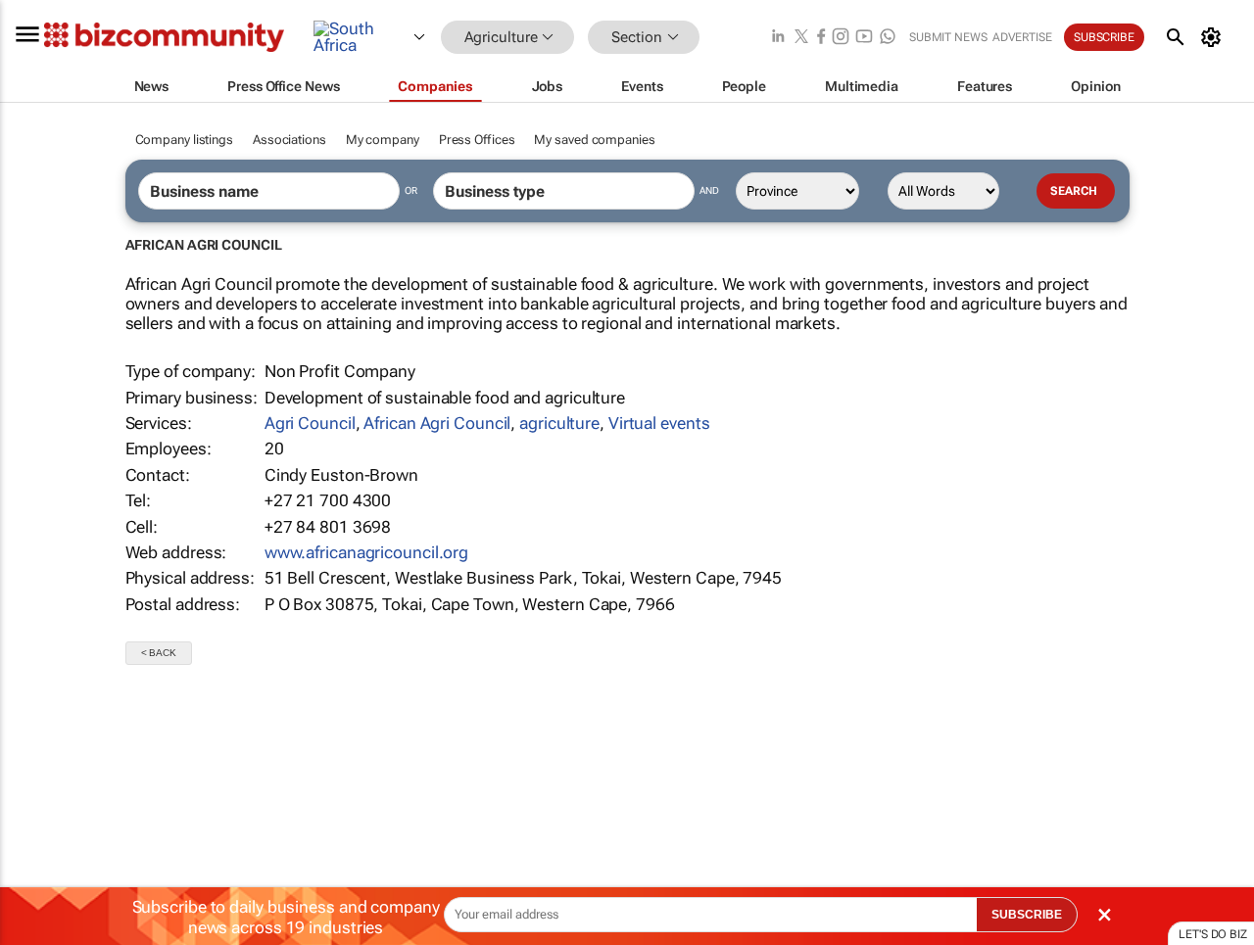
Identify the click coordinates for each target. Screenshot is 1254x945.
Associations (289, 139)
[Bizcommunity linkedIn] (778, 37)
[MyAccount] (1214, 37)
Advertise (1022, 37)
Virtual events (659, 423)
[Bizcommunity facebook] (821, 37)
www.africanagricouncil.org (366, 552)
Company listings (184, 139)
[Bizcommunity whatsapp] (887, 37)
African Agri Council (436, 423)
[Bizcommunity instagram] (840, 37)
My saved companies (594, 139)
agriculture (559, 423)
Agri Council (310, 423)
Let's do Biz (1213, 934)
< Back (158, 652)
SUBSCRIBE (1026, 914)
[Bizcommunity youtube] (864, 37)
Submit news (948, 37)
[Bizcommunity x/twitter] (801, 37)
